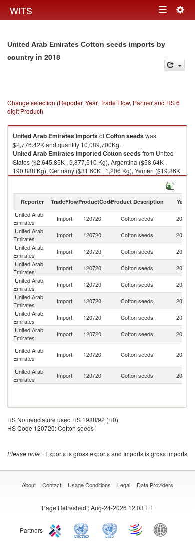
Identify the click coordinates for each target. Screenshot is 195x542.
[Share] (174, 65)
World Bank (163, 529)
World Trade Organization (136, 529)
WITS (21, 10)
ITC (57, 529)
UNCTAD (84, 529)
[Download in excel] (170, 184)
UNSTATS (110, 529)
